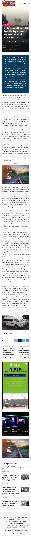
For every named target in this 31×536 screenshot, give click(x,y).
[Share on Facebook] (7, 41)
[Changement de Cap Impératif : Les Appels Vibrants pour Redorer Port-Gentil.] (25, 503)
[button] (21, 3)
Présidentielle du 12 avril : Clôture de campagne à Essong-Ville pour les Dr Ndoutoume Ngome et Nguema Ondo (10, 491)
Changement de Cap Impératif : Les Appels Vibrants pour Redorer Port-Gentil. (10, 503)
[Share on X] (10, 41)
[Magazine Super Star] (8, 3)
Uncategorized (8, 24)
